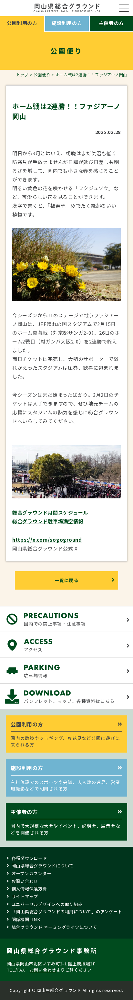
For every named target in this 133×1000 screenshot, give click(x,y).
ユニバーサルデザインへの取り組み (47, 904)
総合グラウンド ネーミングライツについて (54, 927)
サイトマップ (25, 896)
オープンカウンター (31, 873)
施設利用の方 (67, 22)
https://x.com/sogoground (47, 539)
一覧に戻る (66, 580)
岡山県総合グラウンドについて (43, 866)
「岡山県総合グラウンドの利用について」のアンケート (67, 911)
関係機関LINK (26, 919)
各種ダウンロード (29, 858)
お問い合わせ (25, 881)
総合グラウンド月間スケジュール (50, 512)
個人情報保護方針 (29, 889)
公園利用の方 (22, 22)
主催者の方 (111, 22)
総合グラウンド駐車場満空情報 (48, 521)
